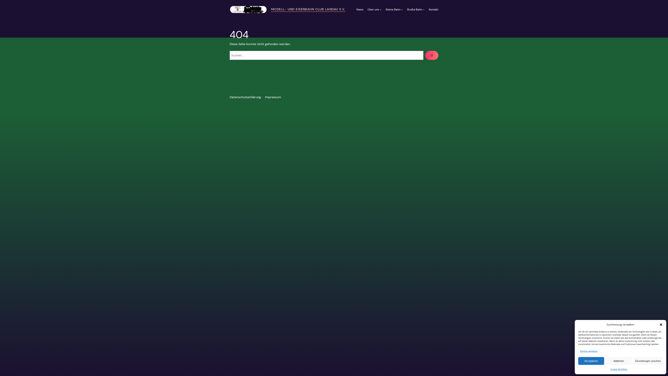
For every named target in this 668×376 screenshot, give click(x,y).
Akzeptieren (591, 360)
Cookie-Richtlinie (618, 369)
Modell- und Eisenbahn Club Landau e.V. (308, 9)
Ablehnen (618, 360)
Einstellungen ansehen (648, 360)
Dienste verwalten (589, 351)
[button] (661, 324)
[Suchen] (431, 55)
